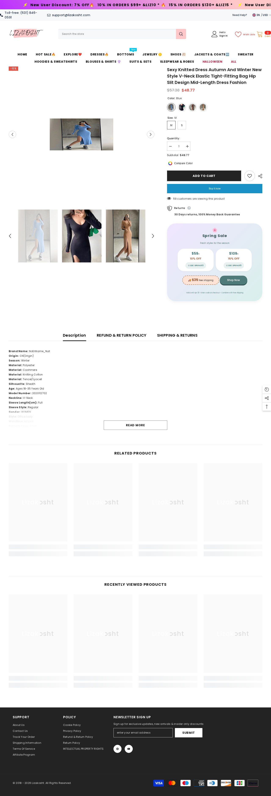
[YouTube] (129, 749)
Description (74, 335)
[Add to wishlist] (249, 176)
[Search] (122, 34)
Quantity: (173, 138)
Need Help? (239, 15)
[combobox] (117, 34)
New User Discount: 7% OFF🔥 (220, 5)
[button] (12, 134)
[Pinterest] (117, 749)
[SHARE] (258, 176)
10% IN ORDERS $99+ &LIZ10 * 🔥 (56, 5)
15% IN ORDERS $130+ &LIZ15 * (126, 5)
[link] (38, 547)
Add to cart (203, 176)
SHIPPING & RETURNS (177, 335)
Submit (188, 733)
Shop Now (233, 280)
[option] (82, 134)
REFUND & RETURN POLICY (122, 335)
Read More (135, 425)
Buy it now (215, 188)
